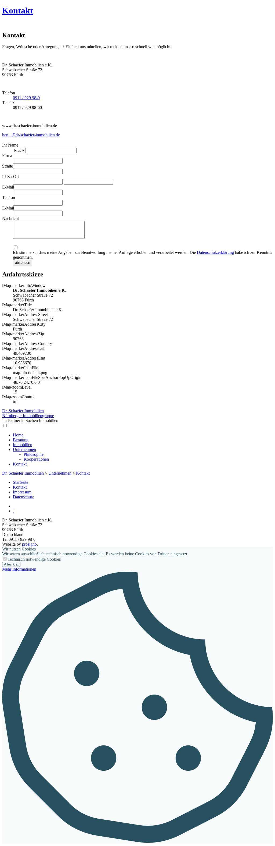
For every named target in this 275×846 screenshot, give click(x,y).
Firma (7, 155)
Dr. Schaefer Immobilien (23, 473)
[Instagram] (13, 506)
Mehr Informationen (19, 569)
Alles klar (11, 564)
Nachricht (10, 218)
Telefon (8, 197)
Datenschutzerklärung (215, 252)
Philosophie (34, 454)
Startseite (20, 482)
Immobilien (22, 444)
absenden (22, 263)
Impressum (22, 492)
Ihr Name (10, 145)
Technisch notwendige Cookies (34, 559)
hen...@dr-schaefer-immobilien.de (31, 135)
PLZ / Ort (10, 176)
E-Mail (8, 187)
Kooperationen (36, 459)
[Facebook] (13, 511)
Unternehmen (24, 449)
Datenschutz (23, 497)
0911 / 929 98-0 (26, 97)
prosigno (29, 544)
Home (18, 435)
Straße (7, 166)
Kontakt (17, 10)
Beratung (20, 440)
